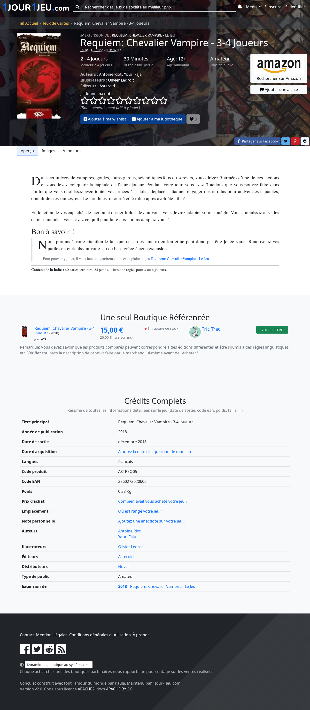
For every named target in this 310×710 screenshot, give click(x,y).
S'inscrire (272, 6)
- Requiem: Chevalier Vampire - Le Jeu (156, 586)
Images (48, 150)
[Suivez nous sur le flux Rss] (61, 652)
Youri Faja (133, 74)
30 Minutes (136, 59)
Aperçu (27, 150)
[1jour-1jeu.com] (36, 7)
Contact (27, 634)
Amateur (220, 59)
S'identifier (295, 6)
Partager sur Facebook (259, 141)
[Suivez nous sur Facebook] (25, 652)
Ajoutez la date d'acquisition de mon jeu (154, 451)
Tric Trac (211, 329)
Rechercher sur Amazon (279, 78)
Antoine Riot (110, 74)
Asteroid (107, 86)
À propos (141, 634)
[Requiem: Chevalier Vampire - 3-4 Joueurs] (39, 78)
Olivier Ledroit (121, 80)
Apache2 (86, 689)
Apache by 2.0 (119, 689)
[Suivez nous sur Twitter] (37, 652)
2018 (84, 49)
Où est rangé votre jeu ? (140, 511)
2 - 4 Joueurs (94, 59)
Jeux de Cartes (56, 23)
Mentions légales (51, 634)
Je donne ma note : (97, 93)
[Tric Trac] (195, 333)
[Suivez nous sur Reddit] (49, 652)
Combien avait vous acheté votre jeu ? (152, 501)
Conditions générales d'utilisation (100, 634)
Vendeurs (72, 150)
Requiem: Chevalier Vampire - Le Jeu (143, 35)
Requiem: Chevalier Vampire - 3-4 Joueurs (174, 42)
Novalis (125, 566)
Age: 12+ (176, 59)
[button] (240, 7)
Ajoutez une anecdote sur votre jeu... (151, 521)
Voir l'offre (272, 330)
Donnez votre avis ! (106, 49)
